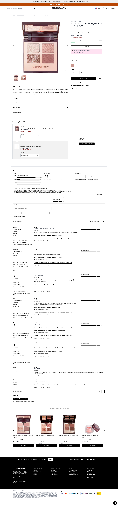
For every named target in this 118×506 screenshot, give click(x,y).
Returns (35, 474)
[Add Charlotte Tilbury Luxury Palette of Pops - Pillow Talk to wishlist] (55, 414)
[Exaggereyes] (72, 65)
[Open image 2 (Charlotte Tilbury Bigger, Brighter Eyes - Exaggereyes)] (24, 78)
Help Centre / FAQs (37, 471)
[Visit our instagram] (87, 459)
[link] (106, 8)
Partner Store (90, 477)
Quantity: (73, 69)
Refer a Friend (90, 476)
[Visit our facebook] (81, 459)
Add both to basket (87, 143)
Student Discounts (91, 474)
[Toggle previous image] (14, 45)
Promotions (89, 471)
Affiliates (89, 473)
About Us (53, 470)
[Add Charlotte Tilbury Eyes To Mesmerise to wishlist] (101, 414)
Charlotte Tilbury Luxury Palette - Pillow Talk (23, 435)
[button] (86, 30)
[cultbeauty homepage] (59, 8)
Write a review (84, 32)
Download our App (55, 471)
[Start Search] (34, 8)
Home (14, 15)
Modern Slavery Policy (74, 474)
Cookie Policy (72, 473)
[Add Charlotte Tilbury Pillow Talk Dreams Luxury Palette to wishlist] (78, 414)
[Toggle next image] (67, 45)
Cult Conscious (54, 474)
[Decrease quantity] (73, 72)
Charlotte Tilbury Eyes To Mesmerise (90, 435)
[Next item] (104, 430)
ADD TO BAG (23, 445)
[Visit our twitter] (84, 459)
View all (100, 40)
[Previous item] (14, 430)
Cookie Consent (16, 480)
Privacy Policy (72, 471)
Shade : (73, 58)
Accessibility (71, 476)
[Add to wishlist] (100, 78)
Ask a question (91, 32)
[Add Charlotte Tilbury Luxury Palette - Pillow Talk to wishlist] (32, 414)
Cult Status (89, 470)
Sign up (50, 459)
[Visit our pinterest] (93, 459)
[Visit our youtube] (90, 459)
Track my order (37, 476)
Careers (53, 473)
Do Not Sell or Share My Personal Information (19, 482)
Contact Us (36, 470)
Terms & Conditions (73, 470)
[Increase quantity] (81, 72)
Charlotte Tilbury (20, 15)
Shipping (35, 473)
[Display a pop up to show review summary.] (22, 440)
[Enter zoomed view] (65, 70)
